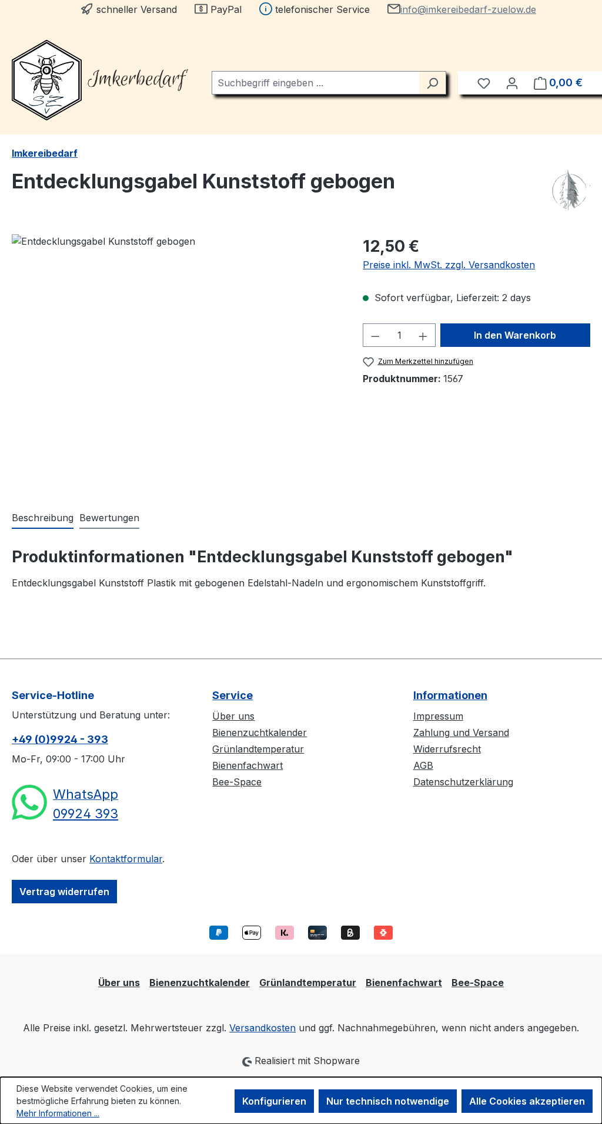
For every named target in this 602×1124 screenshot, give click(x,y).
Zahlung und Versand (461, 732)
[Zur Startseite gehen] (100, 80)
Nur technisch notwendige (387, 1101)
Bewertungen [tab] (109, 518)
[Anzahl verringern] (375, 335)
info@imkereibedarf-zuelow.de (468, 9)
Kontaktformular (125, 859)
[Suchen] (432, 82)
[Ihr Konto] (512, 82)
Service (232, 695)
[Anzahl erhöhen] (423, 335)
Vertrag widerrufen (64, 891)
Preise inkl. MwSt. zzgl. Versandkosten (449, 265)
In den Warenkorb (515, 335)
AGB (423, 765)
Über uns (233, 716)
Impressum (438, 716)
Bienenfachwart (247, 765)
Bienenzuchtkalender (259, 732)
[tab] (42, 518)
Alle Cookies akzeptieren (527, 1101)
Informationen (450, 695)
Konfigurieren (274, 1101)
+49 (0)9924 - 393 (60, 739)
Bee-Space (237, 782)
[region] (175, 360)
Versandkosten (262, 1028)
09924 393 (85, 813)
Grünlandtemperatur (258, 749)
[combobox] (315, 82)
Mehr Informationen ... (57, 1113)
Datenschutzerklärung (463, 782)
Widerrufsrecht (447, 749)
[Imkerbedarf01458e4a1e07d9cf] (175, 360)
